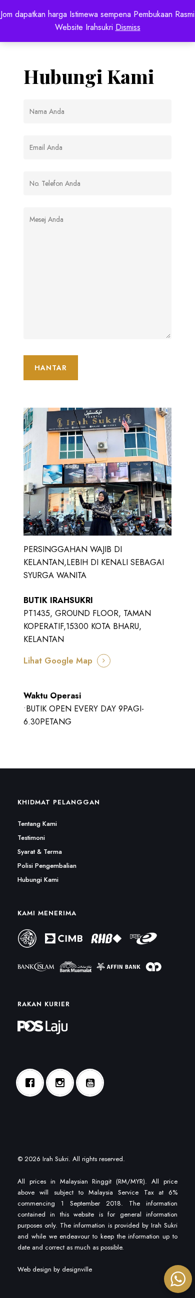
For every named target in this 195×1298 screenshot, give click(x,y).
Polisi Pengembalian (47, 865)
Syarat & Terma (40, 851)
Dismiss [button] (128, 27)
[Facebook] (33, 1082)
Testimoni (31, 837)
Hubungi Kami (38, 879)
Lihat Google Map (58, 660)
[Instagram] (63, 1082)
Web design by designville (55, 1269)
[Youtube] (93, 1082)
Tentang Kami (37, 823)
